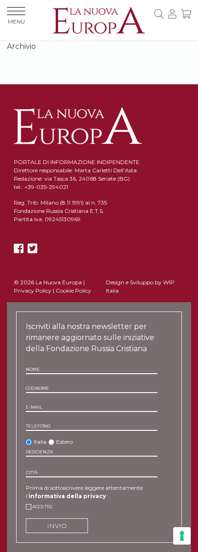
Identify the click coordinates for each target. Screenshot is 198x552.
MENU (16, 21)
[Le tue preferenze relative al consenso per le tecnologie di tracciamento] (182, 536)
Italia (40, 441)
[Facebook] (18, 248)
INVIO (57, 525)
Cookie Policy (73, 290)
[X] (32, 248)
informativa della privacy (67, 496)
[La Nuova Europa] (99, 19)
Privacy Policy (33, 290)
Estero (64, 441)
